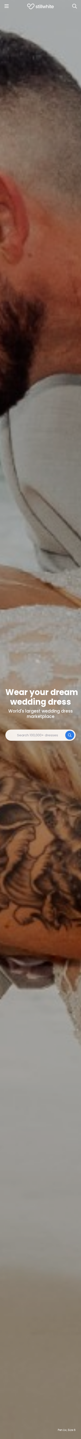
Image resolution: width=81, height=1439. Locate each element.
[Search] (74, 6)
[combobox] (40, 735)
